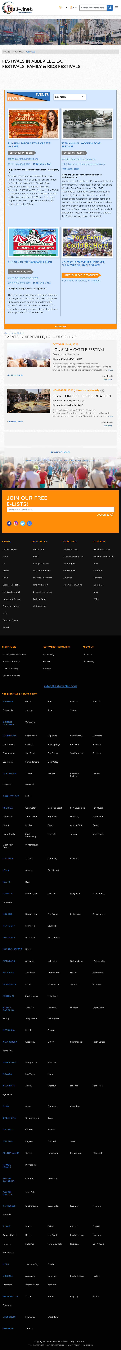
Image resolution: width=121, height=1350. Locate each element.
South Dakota (7, 1193)
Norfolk (96, 1276)
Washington (10, 1296)
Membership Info (102, 549)
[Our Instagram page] (15, 523)
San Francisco (76, 753)
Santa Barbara (32, 762)
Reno (50, 1074)
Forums (46, 661)
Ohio (6, 1106)
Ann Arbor (30, 972)
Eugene (29, 1141)
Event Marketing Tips (73, 556)
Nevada (7, 1074)
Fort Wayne (53, 914)
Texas (6, 1226)
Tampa (73, 834)
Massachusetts (11, 949)
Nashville (7, 1214)
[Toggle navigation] (117, 7)
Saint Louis (53, 996)
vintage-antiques (41, 563)
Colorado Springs (74, 775)
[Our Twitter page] (22, 523)
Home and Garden (12, 599)
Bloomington (31, 893)
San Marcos (8, 1252)
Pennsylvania (11, 1153)
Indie (5, 613)
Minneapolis (53, 984)
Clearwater (30, 807)
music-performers (41, 570)
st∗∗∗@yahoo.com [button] (19, 163)
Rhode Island (7, 1166)
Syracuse (7, 1094)
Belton (51, 1226)
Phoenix (74, 701)
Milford (28, 796)
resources (99, 541)
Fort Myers (98, 807)
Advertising (89, 661)
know (97, 280)
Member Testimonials (104, 556)
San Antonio (98, 1244)
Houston (97, 1235)
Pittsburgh (97, 1153)
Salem (73, 1141)
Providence (30, 1164)
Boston (28, 949)
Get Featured (69, 570)
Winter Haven (31, 844)
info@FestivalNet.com (60, 686)
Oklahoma (9, 1118)
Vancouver (30, 722)
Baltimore (52, 961)
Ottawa (28, 1129)
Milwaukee (30, 1317)
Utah (6, 1264)
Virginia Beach (32, 1284)
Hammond (30, 937)
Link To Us (98, 585)
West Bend (53, 1317)
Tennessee (9, 1206)
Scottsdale (8, 710)
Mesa (50, 701)
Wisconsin (9, 1317)
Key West (52, 816)
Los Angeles (8, 744)
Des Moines (53, 870)
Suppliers (98, 570)
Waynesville (31, 1018)
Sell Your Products (11, 675)
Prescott (96, 701)
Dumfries (52, 1276)
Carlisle (28, 1153)
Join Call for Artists (72, 585)
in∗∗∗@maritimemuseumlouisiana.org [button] (83, 163)
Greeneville (53, 1206)
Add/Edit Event (70, 549)
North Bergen (99, 1041)
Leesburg (74, 816)
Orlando (96, 825)
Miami (6, 825)
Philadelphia (75, 1153)
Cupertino (52, 735)
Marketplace (40, 541)
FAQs (96, 599)
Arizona (8, 701)
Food (5, 577)
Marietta (74, 858)
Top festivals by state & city (19, 694)
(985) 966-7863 (41, 163)
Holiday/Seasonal (11, 592)
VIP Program (69, 563)
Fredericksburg (77, 1235)
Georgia (8, 858)
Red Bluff (74, 744)
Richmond (7, 1284)
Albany (28, 1085)
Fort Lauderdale (77, 807)
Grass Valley (76, 735)
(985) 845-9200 (70, 168)
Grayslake (75, 893)
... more (109, 370)
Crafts (6, 570)
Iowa (6, 870)
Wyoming (8, 1328)
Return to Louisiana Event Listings (80, 460)
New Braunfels (55, 1244)
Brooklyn (52, 1085)
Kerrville (7, 1244)
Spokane (7, 1305)
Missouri (8, 996)
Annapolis (30, 961)
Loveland (29, 784)
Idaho (6, 882)
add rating (108, 379)
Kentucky (9, 925)
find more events (60, 452)
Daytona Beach (55, 807)
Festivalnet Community (56, 647)
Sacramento (8, 753)
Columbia (29, 1178)
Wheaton (7, 902)
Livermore (97, 735)
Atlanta (28, 858)
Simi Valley (53, 762)
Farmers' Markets (11, 606)
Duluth (28, 984)
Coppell (96, 1226)
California (10, 735)
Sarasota (52, 834)
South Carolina (8, 1179)
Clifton (51, 1041)
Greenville (52, 1178)
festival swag (39, 599)
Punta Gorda (9, 834)
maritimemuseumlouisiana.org (78, 158)
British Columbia (9, 723)
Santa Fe (52, 1062)
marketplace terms (55, 1345)
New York (9, 1085)
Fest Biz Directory (11, 661)
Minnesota (9, 984)
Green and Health (11, 585)
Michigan (8, 972)
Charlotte (52, 1007)
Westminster (99, 961)
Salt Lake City (31, 1264)
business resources (42, 592)
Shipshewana (99, 914)
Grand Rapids (54, 972)
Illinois (8, 893)
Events (6, 541)
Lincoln (28, 1030)
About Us (88, 647)
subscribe (103, 515)
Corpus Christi (9, 1235)
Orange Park (76, 825)
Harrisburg (53, 1153)
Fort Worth (53, 1235)
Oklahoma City (32, 1118)
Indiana (7, 914)
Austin (28, 1226)
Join (96, 563)
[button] (102, 390)
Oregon (8, 1141)
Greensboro (98, 1007)
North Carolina (8, 1009)
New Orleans (54, 937)
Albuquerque (31, 1062)
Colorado (9, 773)
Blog (96, 592)
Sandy (51, 1264)
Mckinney (29, 1244)
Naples (28, 825)
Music (5, 556)
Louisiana (9, 937)
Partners (98, 577)
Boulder (51, 773)
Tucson (51, 710)
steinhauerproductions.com (23, 158)
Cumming (52, 858)
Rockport (74, 1244)
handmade (38, 549)
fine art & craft (40, 585)
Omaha (51, 1030)
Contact (47, 668)
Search (6, 627)
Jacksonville (31, 816)
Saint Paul (75, 984)
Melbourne (98, 816)
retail (36, 556)
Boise (28, 882)
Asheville (29, 1007)
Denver (96, 773)
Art (4, 563)
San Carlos (30, 753)
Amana (28, 870)
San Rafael (8, 762)
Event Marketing (10, 668)
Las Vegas (30, 1074)
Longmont (8, 784)
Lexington (30, 925)
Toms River (8, 1050)
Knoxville (74, 1206)
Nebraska (9, 1030)
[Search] (110, 8)
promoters (69, 541)
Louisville (52, 925)
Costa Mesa (31, 735)
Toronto (51, 1129)
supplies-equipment (42, 577)
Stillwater (97, 984)
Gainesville (8, 816)
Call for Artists (10, 549)
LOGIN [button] (64, 8)
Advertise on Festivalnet (14, 654)
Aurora (28, 773)
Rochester (97, 1085)
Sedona (28, 710)
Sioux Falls (30, 1192)
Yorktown (52, 1284)
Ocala (50, 825)
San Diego (53, 753)
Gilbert (28, 701)
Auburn (28, 1296)
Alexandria (30, 1276)
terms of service (36, 1345)
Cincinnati (52, 1106)
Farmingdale (76, 1041)
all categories (39, 606)
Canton (73, 1226)
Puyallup (74, 1296)
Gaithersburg (76, 961)
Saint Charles (99, 893)
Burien (51, 1296)
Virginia (8, 1276)
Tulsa (50, 1118)
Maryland (9, 961)
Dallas (28, 1235)
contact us (87, 1345)
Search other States (13, 333)
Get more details (15, 375)
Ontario (8, 1129)
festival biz (9, 647)
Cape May (30, 1041)
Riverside (97, 744)
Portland (52, 1141)
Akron (28, 1106)
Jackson (29, 1328)
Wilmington (53, 1018)
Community (48, 654)
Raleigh (6, 1018)
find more (60, 326)
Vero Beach (98, 834)
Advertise (67, 577)
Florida (8, 807)
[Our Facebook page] (9, 523)
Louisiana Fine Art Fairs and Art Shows (43, 460)
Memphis (97, 1206)
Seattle (96, 1296)
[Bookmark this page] (29, 523)
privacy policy (73, 1345)
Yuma (73, 710)
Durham (74, 1007)
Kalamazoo (98, 972)
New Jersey (10, 1041)
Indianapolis (75, 914)
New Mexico (10, 1062)
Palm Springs (54, 744)
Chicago (51, 893)
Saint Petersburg (30, 835)
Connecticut (11, 796)
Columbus (75, 1106)
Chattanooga (31, 1206)
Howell (73, 972)
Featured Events (10, 620)
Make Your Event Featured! (81, 275)
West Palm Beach (8, 846)
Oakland (29, 744)
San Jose (97, 753)
